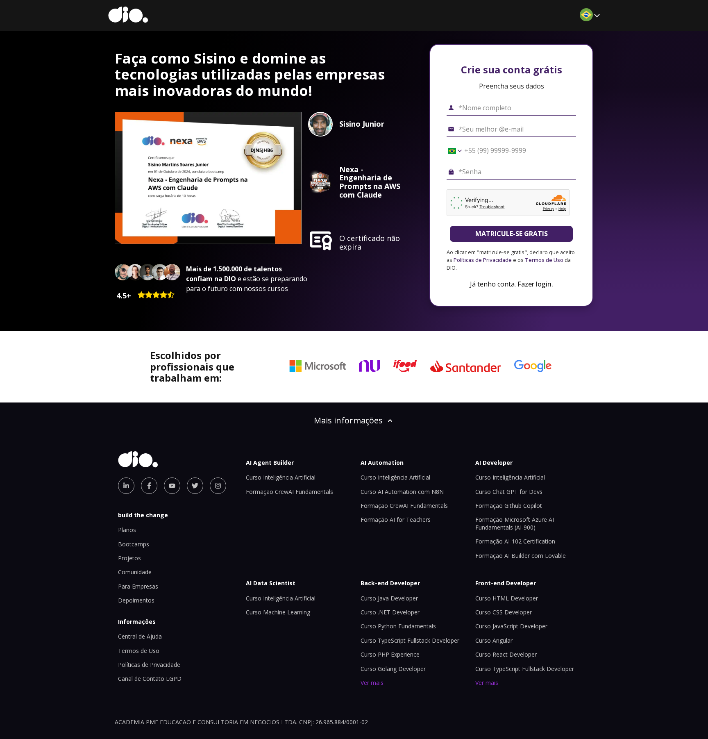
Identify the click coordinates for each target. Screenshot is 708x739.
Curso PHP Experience (390, 654)
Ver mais (372, 683)
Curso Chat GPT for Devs (508, 492)
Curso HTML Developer (506, 598)
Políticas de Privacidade (483, 260)
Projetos (129, 558)
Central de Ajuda (140, 636)
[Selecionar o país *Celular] (452, 151)
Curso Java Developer (389, 598)
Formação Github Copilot (508, 505)
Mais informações (348, 420)
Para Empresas (138, 586)
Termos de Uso (544, 260)
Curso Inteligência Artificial (280, 477)
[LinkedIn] (126, 486)
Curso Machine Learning (278, 612)
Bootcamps (133, 544)
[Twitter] (195, 486)
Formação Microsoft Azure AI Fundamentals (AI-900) (514, 523)
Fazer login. (535, 284)
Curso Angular (494, 640)
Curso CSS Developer (503, 612)
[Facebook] (149, 486)
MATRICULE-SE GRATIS (511, 233)
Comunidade (135, 572)
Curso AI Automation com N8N (402, 492)
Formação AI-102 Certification (515, 541)
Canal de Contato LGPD (150, 678)
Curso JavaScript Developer (511, 626)
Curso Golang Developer (393, 669)
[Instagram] (218, 486)
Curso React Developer (506, 654)
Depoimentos (136, 600)
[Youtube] (172, 486)
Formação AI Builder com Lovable (520, 555)
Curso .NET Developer (390, 612)
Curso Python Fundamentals (398, 626)
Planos (127, 530)
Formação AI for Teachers (396, 519)
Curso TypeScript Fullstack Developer (410, 640)
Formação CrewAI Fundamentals (289, 492)
